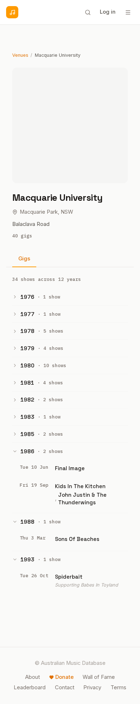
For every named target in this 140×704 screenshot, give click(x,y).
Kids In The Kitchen (80, 486)
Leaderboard (30, 687)
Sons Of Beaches (77, 539)
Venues (20, 55)
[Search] (87, 12)
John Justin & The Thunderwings (82, 498)
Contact (64, 687)
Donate (64, 677)
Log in (108, 12)
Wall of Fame (99, 677)
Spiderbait (69, 576)
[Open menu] (128, 12)
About (32, 677)
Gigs (24, 258)
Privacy (92, 687)
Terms (118, 687)
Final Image (70, 468)
